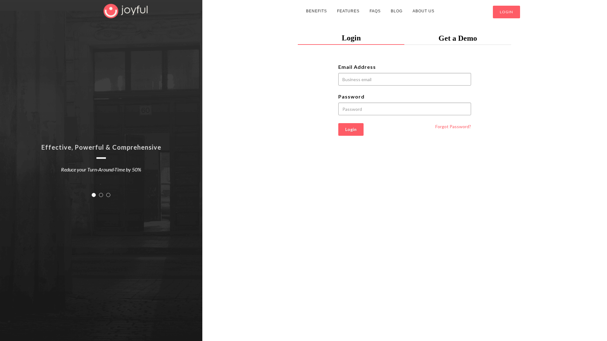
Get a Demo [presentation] (457, 38)
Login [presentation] (351, 38)
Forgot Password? (453, 126)
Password (351, 96)
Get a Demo (465, 11)
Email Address (357, 67)
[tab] (351, 38)
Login (506, 11)
